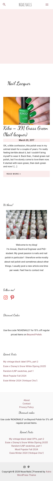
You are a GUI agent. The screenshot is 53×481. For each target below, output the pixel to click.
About (27, 400)
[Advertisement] (26, 37)
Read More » (14, 174)
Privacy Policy (26, 407)
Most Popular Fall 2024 (14, 376)
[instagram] (6, 297)
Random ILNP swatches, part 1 (18, 371)
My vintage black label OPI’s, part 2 (20, 361)
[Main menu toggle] (47, 4)
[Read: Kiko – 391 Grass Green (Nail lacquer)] (26, 110)
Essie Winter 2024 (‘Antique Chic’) (20, 380)
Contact (27, 403)
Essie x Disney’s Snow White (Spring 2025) (24, 366)
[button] (4, 4)
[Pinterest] (28, 467)
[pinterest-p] (13, 297)
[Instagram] (24, 467)
